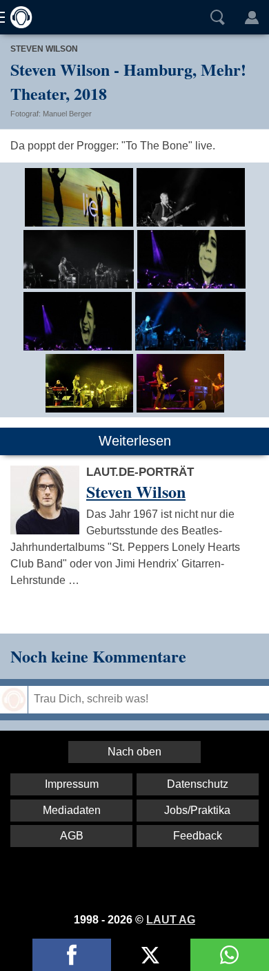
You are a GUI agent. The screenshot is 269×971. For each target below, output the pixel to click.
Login (252, 17)
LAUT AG (170, 920)
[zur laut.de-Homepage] (17, 17)
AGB (71, 836)
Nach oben (134, 752)
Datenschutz (197, 784)
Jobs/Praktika (197, 810)
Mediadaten (72, 810)
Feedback (197, 836)
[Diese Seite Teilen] (71, 955)
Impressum (72, 784)
